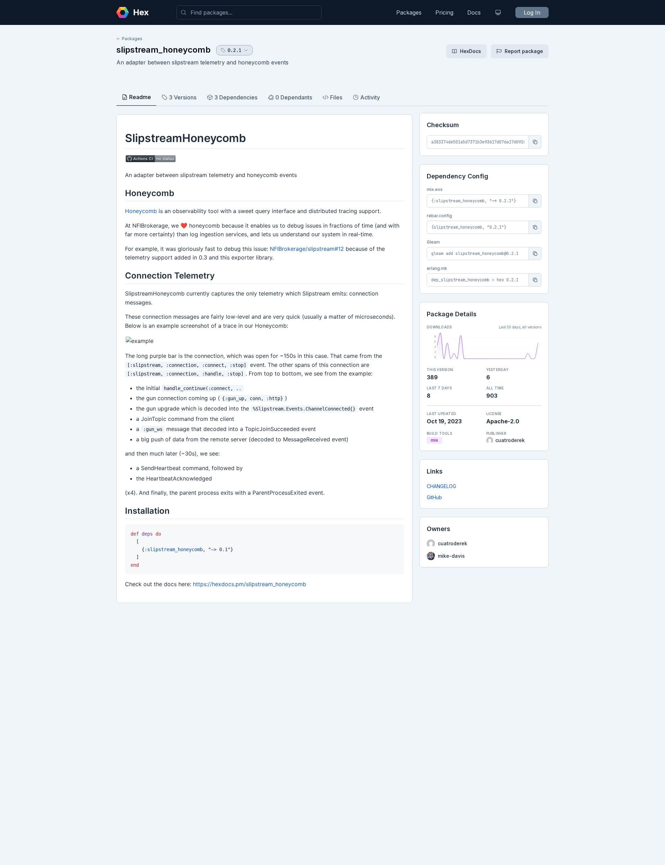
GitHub (434, 497)
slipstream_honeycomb (163, 50)
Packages (409, 12)
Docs (474, 12)
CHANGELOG (441, 486)
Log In (532, 12)
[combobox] (249, 12)
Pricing (444, 12)
